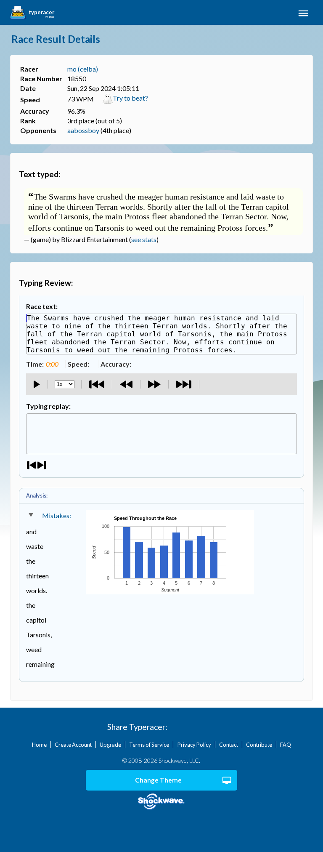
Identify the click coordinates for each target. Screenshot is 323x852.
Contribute (259, 744)
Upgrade (110, 744)
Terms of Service (149, 744)
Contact (228, 744)
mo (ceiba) (82, 69)
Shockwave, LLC (162, 801)
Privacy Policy (194, 744)
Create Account (73, 744)
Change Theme (158, 780)
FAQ (285, 744)
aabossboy (83, 130)
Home (39, 744)
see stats (143, 239)
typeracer (41, 13)
